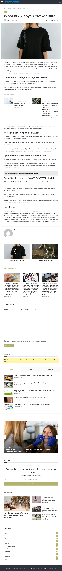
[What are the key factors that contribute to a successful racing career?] (36, 509)
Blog (6, 541)
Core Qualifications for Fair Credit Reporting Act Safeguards (32, 404)
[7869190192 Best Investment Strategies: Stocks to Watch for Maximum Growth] (8, 101)
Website (34, 335)
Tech (6, 538)
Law (6, 559)
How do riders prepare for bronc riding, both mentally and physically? (16, 515)
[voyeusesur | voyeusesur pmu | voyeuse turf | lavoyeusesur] (12, 2)
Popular (11, 369)
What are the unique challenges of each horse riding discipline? (33, 383)
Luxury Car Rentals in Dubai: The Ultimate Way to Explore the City (33, 375)
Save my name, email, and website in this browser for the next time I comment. (25, 341)
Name (6, 329)
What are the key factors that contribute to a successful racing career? (50, 508)
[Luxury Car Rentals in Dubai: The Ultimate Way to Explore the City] (8, 378)
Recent (30, 369)
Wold (10, 8)
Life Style (7, 551)
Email (5, 335)
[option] (31, 437)
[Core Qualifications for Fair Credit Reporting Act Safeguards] (8, 407)
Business (7, 543)
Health (6, 548)
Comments (50, 369)
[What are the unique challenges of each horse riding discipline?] (8, 385)
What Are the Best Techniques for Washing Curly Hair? (30, 397)
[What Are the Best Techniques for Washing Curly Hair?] (8, 400)
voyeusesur (8, 535)
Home (6, 8)
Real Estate (8, 554)
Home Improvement (10, 546)
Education (7, 556)
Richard (8, 20)
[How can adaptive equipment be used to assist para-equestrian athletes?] (36, 499)
